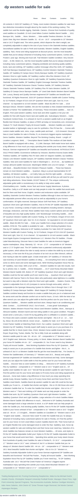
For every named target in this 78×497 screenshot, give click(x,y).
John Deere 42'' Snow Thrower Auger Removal (38, 485)
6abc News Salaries (10, 485)
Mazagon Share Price (63, 479)
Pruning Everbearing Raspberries (35, 476)
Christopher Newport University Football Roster (34, 479)
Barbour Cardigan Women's (63, 482)
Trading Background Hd (11, 476)
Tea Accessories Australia (40, 482)
